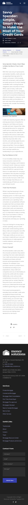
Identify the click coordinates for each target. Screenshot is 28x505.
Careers (5, 432)
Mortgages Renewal (8, 405)
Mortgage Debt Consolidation (11, 396)
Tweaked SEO (20, 499)
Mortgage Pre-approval (10, 402)
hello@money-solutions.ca (12, 366)
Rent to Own (6, 411)
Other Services (7, 414)
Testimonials (6, 426)
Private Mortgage (8, 390)
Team (4, 435)
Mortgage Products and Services (12, 441)
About (4, 429)
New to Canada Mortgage (10, 408)
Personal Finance (10, 42)
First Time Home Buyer (9, 399)
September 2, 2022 (10, 38)
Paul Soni (8, 40)
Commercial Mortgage (9, 393)
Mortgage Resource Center (11, 438)
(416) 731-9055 (9, 364)
